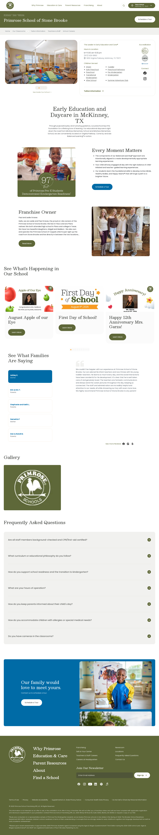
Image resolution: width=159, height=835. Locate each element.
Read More (26, 243)
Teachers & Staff (54, 31)
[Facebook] (145, 73)
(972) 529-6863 (90, 55)
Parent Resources (49, 763)
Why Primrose (47, 748)
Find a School (46, 777)
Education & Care (50, 755)
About (39, 770)
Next (79, 62)
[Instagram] (145, 78)
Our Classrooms (19, 31)
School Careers (69, 31)
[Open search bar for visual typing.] (123, 5)
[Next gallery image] (153, 457)
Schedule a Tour (145, 19)
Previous (3, 62)
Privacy (25, 800)
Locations (119, 751)
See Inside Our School (41, 92)
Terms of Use (14, 800)
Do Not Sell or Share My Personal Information (129, 800)
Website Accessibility (40, 800)
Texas (14, 15)
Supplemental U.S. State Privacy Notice (66, 800)
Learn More (16, 332)
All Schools (7, 15)
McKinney (21, 15)
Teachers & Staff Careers (86, 755)
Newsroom (119, 747)
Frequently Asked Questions (126, 755)
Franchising (81, 747)
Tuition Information (38, 31)
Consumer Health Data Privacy (97, 800)
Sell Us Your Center (84, 751)
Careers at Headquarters (86, 759)
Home (7, 31)
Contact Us (120, 759)
